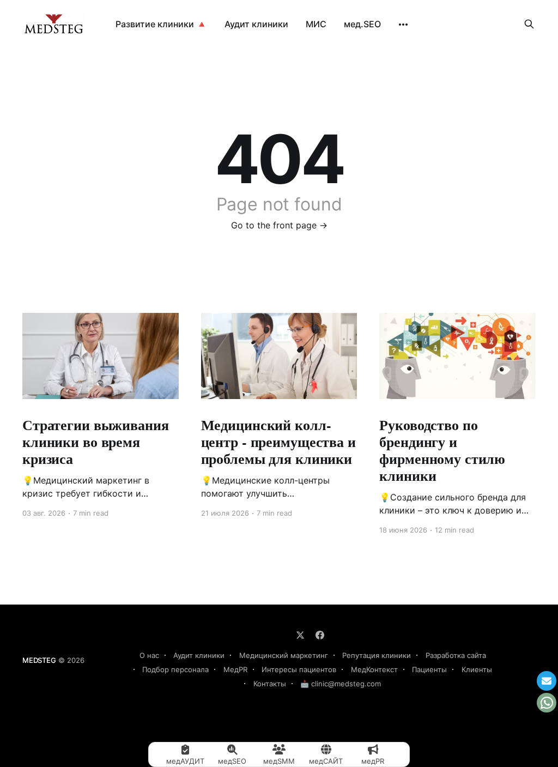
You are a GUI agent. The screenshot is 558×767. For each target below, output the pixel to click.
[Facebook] (320, 635)
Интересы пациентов (299, 669)
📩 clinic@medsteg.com (340, 683)
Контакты (269, 683)
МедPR (235, 669)
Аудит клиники (256, 24)
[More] (403, 24)
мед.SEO (362, 24)
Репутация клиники (376, 655)
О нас (149, 655)
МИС (316, 24)
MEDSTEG (39, 660)
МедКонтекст (374, 669)
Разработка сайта (456, 655)
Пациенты (429, 669)
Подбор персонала (175, 669)
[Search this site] (529, 24)
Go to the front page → (279, 225)
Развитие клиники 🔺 (161, 24)
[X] (300, 635)
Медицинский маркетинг (283, 655)
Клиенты (477, 669)
